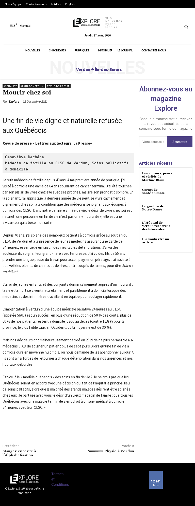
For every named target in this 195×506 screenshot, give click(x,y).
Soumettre (179, 142)
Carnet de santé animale (153, 191)
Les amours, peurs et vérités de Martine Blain (157, 176)
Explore (13, 101)
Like (156, 473)
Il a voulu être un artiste (155, 240)
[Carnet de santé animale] (183, 194)
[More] (31, 431)
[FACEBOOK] (175, 26)
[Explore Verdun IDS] (24, 479)
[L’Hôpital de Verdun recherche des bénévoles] (183, 227)
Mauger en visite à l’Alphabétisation (19, 453)
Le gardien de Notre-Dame (153, 207)
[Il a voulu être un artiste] (183, 244)
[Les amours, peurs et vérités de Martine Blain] (183, 178)
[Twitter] (19, 431)
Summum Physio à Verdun (111, 451)
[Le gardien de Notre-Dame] (183, 211)
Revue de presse (58, 86)
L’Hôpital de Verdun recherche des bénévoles (156, 226)
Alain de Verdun (32, 86)
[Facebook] (8, 431)
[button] (186, 26)
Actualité (10, 86)
